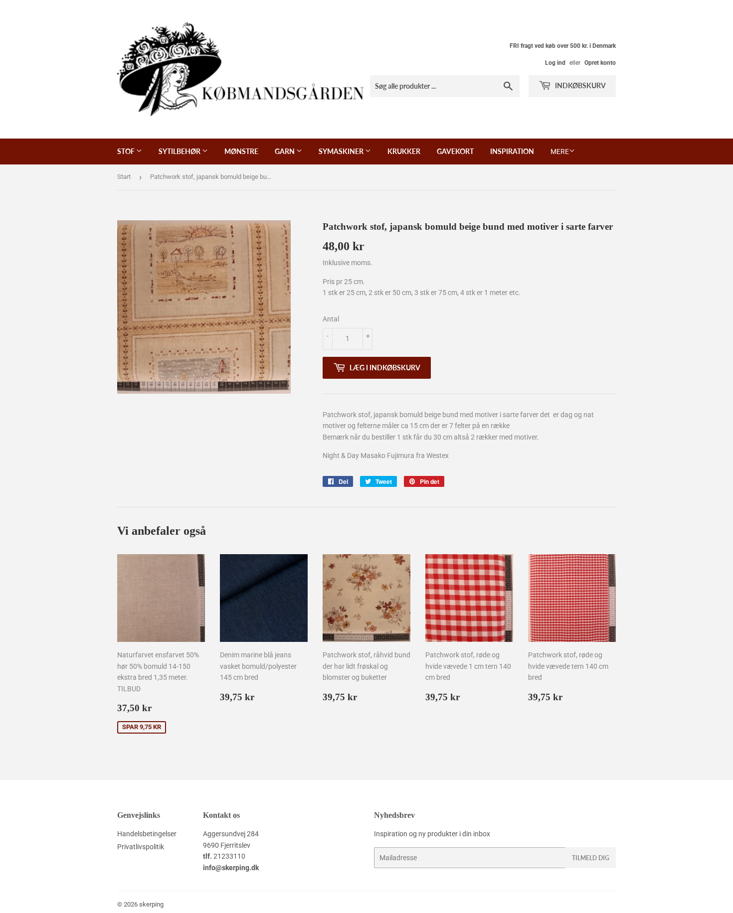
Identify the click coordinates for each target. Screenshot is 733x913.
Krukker (403, 151)
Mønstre (241, 151)
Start (124, 176)
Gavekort (455, 151)
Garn (285, 151)
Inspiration (512, 151)
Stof (126, 151)
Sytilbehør (180, 151)
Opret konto (600, 62)
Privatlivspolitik (140, 847)
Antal (331, 319)
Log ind (555, 62)
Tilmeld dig (590, 858)
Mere (559, 151)
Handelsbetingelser (147, 834)
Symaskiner (342, 151)
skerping (151, 904)
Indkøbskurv (579, 85)
